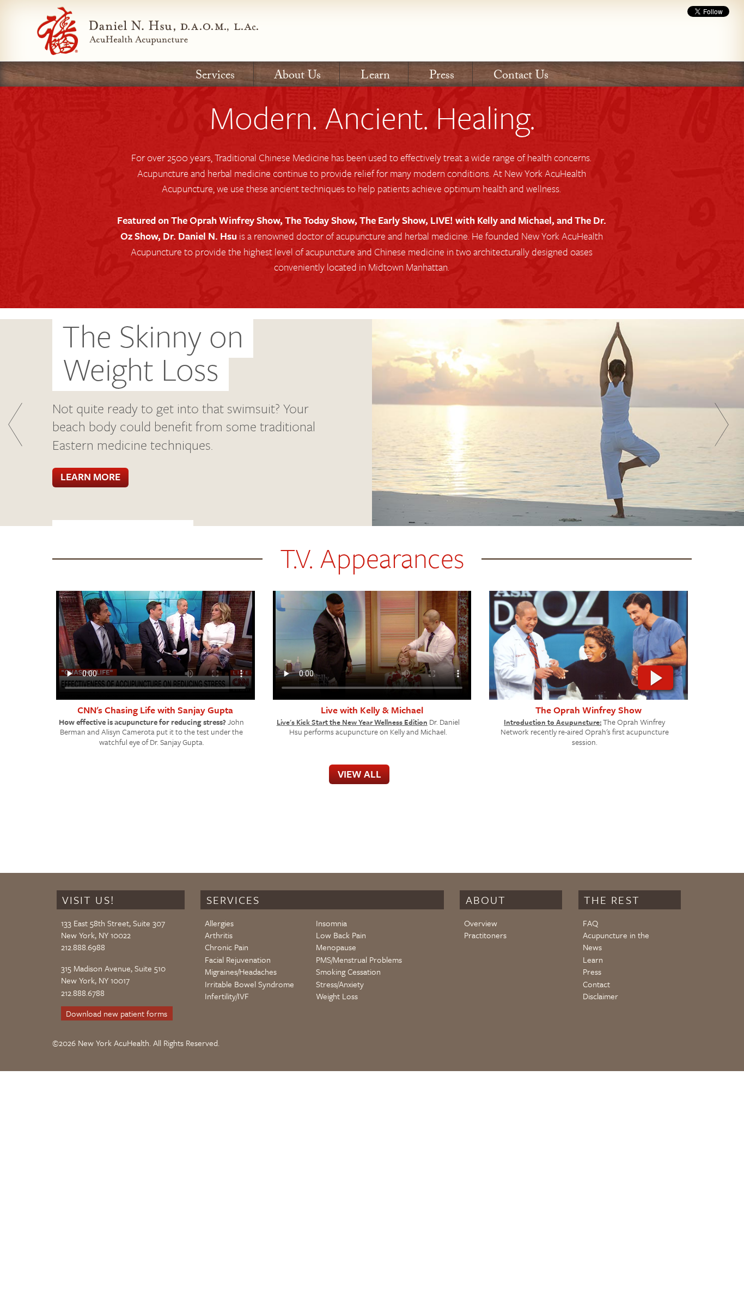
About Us (297, 76)
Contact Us (520, 76)
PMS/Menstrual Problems (359, 959)
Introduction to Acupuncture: (552, 722)
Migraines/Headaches (241, 971)
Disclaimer (600, 996)
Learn (375, 76)
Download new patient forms (116, 1013)
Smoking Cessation (348, 971)
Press (441, 76)
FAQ (590, 923)
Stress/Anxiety (340, 984)
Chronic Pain (226, 947)
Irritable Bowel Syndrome (249, 984)
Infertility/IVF (227, 996)
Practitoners (485, 935)
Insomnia (331, 923)
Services (215, 76)
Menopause (336, 947)
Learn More (90, 476)
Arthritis (219, 935)
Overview (480, 923)
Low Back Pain (341, 935)
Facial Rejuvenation (238, 959)
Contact (596, 984)
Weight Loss (337, 996)
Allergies (219, 923)
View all (359, 774)
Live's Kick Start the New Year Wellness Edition (352, 722)
